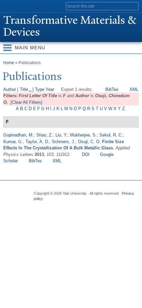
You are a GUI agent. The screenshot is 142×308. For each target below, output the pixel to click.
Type (39, 89)
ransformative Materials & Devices (69, 26)
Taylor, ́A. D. (37, 141)
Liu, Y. (61, 135)
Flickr (64, 206)
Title (24, 89)
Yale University (11, 5)
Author (9, 89)
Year (50, 89)
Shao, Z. (44, 135)
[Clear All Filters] (26, 102)
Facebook (38, 206)
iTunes (77, 206)
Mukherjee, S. (83, 135)
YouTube (89, 206)
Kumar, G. (13, 141)
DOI (85, 154)
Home (8, 62)
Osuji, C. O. (89, 141)
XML (133, 89)
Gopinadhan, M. (18, 135)
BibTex (112, 89)
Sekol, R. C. (111, 135)
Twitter (51, 206)
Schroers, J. (63, 141)
